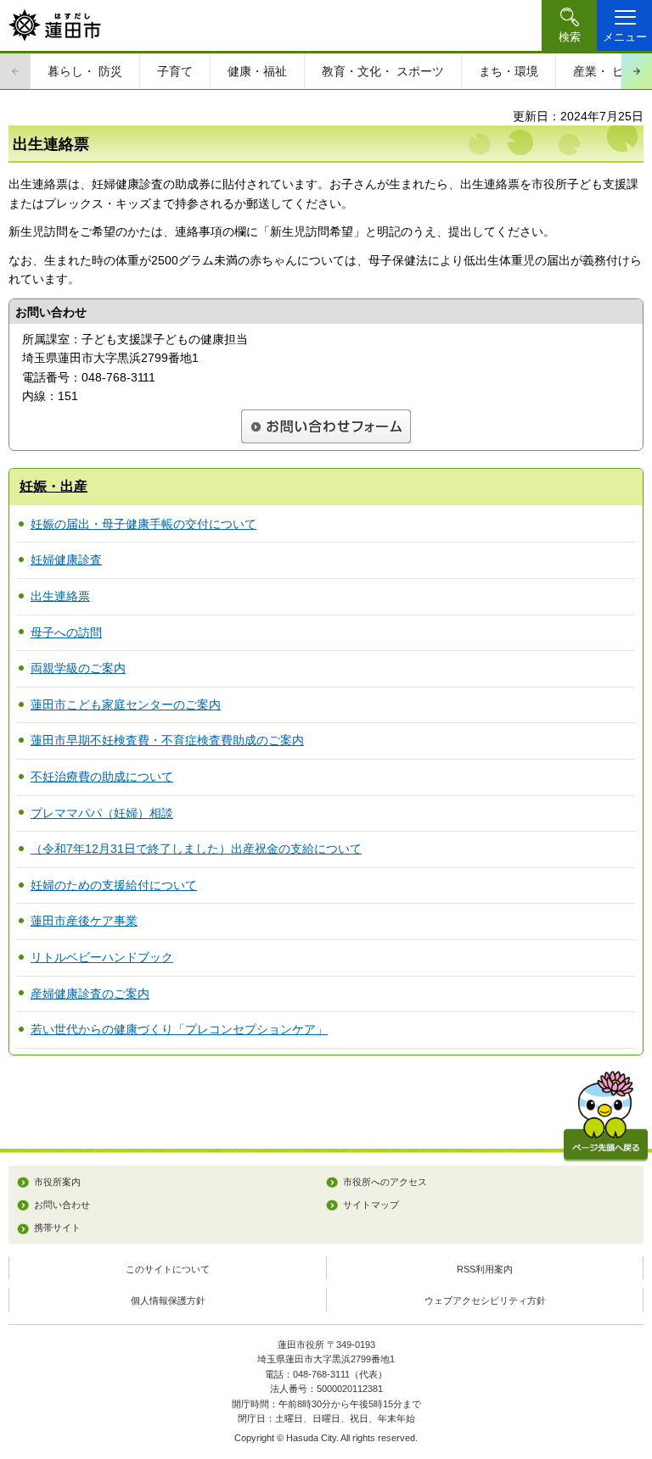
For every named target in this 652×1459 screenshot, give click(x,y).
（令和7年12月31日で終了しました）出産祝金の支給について (196, 848)
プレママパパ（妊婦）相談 (102, 813)
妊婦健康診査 (66, 559)
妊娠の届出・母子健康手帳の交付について (143, 524)
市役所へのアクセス (385, 1182)
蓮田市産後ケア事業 (84, 920)
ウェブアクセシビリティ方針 (485, 1300)
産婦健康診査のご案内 (90, 993)
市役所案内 (57, 1182)
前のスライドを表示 (15, 71)
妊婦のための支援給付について (114, 885)
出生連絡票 (60, 596)
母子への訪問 (66, 632)
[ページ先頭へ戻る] (606, 1116)
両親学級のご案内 (78, 668)
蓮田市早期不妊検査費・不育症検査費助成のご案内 (167, 740)
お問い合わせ (62, 1205)
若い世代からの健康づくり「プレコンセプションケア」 (179, 1029)
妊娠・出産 (53, 486)
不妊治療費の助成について (102, 776)
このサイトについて (168, 1269)
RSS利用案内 (485, 1269)
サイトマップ (371, 1205)
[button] (569, 25)
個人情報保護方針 (168, 1300)
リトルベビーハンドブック (102, 957)
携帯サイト (57, 1227)
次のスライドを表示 (636, 71)
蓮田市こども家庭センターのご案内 (126, 704)
